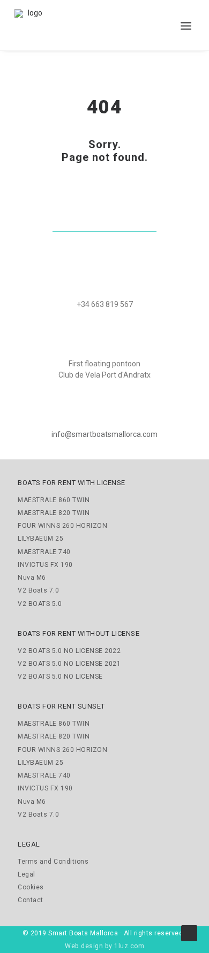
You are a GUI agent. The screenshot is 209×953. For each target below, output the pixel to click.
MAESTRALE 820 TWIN (53, 513)
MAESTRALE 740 (44, 552)
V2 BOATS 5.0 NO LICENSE (60, 676)
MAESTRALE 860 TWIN (53, 500)
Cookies (31, 887)
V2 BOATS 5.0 (40, 604)
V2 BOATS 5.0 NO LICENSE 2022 (69, 651)
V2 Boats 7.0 (38, 590)
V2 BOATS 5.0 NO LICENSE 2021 (69, 663)
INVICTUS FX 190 (45, 564)
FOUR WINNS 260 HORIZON (62, 525)
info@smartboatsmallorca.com (104, 434)
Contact (30, 900)
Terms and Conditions (53, 861)
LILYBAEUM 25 (40, 538)
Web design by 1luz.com (104, 946)
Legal (26, 874)
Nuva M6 (32, 577)
